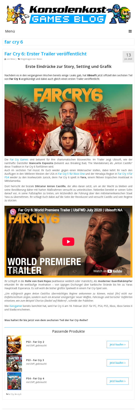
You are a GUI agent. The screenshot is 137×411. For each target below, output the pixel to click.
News (39, 59)
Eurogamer (15, 306)
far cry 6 (18, 394)
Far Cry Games (19, 159)
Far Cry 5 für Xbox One (71, 173)
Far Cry (11, 394)
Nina (13, 59)
